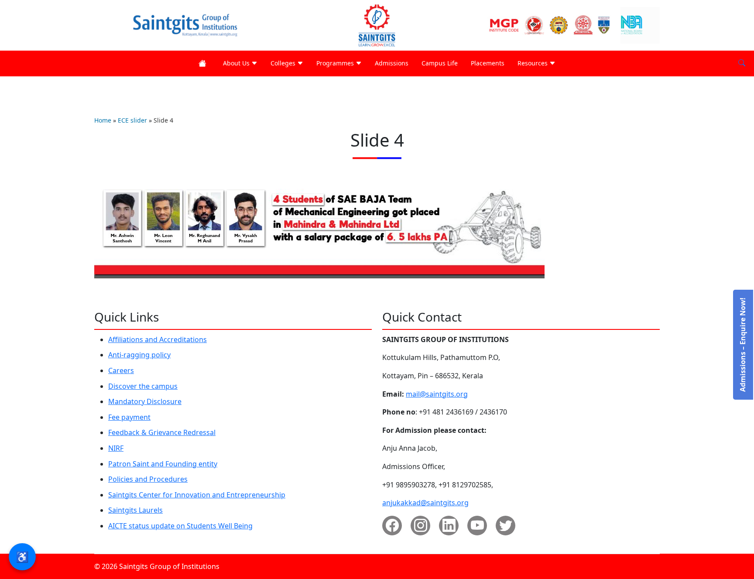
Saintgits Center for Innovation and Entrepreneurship (196, 495)
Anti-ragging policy (139, 355)
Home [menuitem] (204, 63)
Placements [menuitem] (487, 63)
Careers (121, 370)
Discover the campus (143, 386)
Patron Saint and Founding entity (162, 464)
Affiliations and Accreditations (157, 339)
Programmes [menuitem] (336, 63)
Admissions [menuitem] (391, 63)
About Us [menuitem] (237, 63)
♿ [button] (22, 556)
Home (102, 120)
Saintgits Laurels (135, 510)
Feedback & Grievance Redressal (162, 432)
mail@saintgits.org (437, 394)
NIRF (115, 448)
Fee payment (129, 417)
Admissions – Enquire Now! (742, 345)
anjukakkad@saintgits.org (425, 502)
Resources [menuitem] (533, 63)
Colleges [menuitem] (284, 63)
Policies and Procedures (148, 479)
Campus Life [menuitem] (440, 63)
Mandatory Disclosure (145, 401)
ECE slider (132, 120)
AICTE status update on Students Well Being (180, 526)
